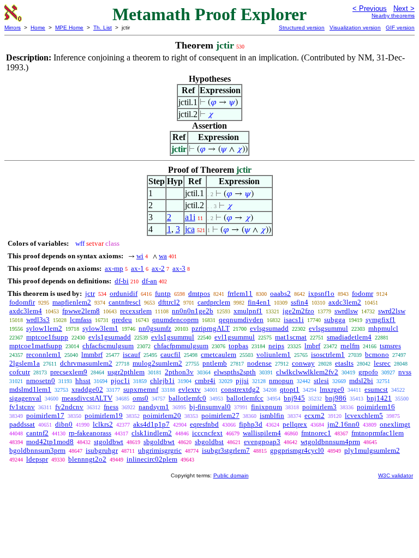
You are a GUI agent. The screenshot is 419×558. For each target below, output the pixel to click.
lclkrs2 (103, 424)
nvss (404, 372)
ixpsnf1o (321, 293)
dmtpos (199, 293)
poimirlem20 (162, 415)
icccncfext (207, 433)
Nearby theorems (393, 16)
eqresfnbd (204, 424)
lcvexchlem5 (364, 415)
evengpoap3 (262, 442)
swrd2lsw (391, 311)
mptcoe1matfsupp (35, 346)
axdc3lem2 (344, 302)
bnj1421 (379, 398)
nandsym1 (154, 407)
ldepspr (37, 459)
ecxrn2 (314, 415)
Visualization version (355, 28)
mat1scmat (291, 337)
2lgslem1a (24, 363)
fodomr (362, 293)
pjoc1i (120, 381)
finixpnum (266, 407)
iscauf (131, 354)
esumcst (376, 389)
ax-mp (114, 268)
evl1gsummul (234, 337)
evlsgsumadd (269, 328)
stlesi (321, 381)
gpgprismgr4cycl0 (297, 450)
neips (276, 346)
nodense (259, 363)
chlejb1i (162, 381)
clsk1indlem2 (151, 433)
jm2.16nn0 (343, 424)
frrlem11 (240, 293)
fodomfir (22, 302)
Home (38, 28)
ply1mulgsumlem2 (372, 450)
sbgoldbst (209, 442)
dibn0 (64, 424)
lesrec (382, 363)
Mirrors (12, 28)
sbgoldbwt (159, 442)
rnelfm (350, 346)
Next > (404, 8)
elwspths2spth (235, 372)
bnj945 (294, 398)
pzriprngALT (210, 328)
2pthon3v (179, 372)
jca (190, 229)
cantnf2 (37, 433)
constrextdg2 (240, 389)
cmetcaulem (218, 354)
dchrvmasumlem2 (86, 363)
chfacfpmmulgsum (181, 346)
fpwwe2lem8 (81, 311)
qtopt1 (290, 389)
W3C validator (395, 475)
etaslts (344, 363)
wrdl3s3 (38, 320)
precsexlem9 (68, 372)
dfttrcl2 (169, 302)
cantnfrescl (125, 302)
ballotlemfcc (245, 398)
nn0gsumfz (155, 328)
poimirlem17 (45, 415)
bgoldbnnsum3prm (37, 450)
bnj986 (335, 398)
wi (139, 256)
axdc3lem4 (25, 311)
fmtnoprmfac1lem (377, 433)
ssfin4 (299, 302)
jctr (90, 293)
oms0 (140, 398)
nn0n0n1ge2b (192, 311)
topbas (238, 346)
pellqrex (295, 424)
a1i (190, 217)
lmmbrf (92, 354)
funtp (163, 293)
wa (163, 256)
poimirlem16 (376, 407)
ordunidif (123, 293)
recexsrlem (136, 311)
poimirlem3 (319, 407)
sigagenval (25, 398)
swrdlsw (346, 311)
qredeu (122, 320)
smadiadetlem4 (349, 337)
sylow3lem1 (100, 328)
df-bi (122, 281)
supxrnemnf (140, 389)
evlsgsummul (328, 328)
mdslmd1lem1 (30, 389)
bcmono (377, 354)
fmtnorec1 (316, 433)
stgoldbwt (108, 442)
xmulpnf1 (248, 311)
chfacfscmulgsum (108, 346)
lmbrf (312, 346)
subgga (334, 320)
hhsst (83, 381)
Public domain (231, 475)
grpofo (368, 372)
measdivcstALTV (87, 398)
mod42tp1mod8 (50, 442)
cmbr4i (205, 381)
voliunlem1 (273, 354)
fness (111, 407)
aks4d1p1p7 (151, 424)
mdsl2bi (361, 381)
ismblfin (272, 415)
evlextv (189, 389)
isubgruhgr (102, 450)
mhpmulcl (383, 328)
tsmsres (390, 346)
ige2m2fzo (298, 311)
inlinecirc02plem (152, 459)
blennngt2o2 (87, 459)
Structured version (302, 28)
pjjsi (242, 381)
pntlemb (214, 363)
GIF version (400, 28)
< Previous (369, 8)
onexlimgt (395, 424)
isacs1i (294, 320)
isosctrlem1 (328, 354)
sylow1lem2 (44, 328)
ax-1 (137, 268)
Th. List (102, 28)
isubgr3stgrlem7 (226, 450)
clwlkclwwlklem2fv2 (307, 372)
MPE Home (69, 28)
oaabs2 (280, 293)
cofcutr (19, 372)
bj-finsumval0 (210, 407)
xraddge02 (87, 389)
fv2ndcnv (69, 407)
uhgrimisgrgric (160, 450)
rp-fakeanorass (90, 433)
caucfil (170, 354)
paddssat (22, 424)
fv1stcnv (22, 407)
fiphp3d (250, 424)
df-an (149, 281)
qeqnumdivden (241, 320)
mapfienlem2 (71, 302)
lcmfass (81, 320)
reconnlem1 (43, 354)
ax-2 (158, 268)
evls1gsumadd (109, 337)
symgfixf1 (381, 320)
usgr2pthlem (126, 372)
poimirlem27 (220, 415)
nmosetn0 (40, 381)
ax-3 (178, 268)
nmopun (281, 381)
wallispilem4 (262, 433)
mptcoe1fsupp (47, 337)
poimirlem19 (104, 415)
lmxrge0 (332, 389)
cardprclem (213, 302)
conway (303, 363)
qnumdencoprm (175, 320)
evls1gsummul (172, 337)
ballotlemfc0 (187, 398)
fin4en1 (259, 302)
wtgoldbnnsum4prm (330, 442)
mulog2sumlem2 (157, 363)
